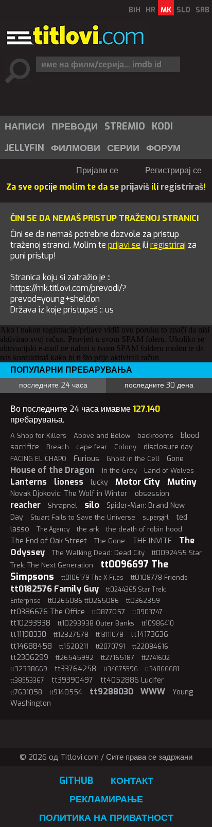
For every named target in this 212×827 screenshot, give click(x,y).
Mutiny (182, 482)
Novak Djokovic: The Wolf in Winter (69, 494)
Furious (86, 458)
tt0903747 (147, 612)
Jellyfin (24, 148)
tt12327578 (71, 634)
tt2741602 (156, 658)
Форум (163, 148)
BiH (134, 10)
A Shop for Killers (38, 435)
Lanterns (28, 481)
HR (150, 10)
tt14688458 (31, 646)
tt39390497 (72, 680)
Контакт (132, 781)
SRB (202, 10)
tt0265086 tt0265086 (83, 600)
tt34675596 (120, 669)
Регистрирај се (173, 170)
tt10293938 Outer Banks (96, 623)
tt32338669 (28, 669)
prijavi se (124, 245)
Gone (175, 459)
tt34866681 (162, 669)
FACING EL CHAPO (38, 458)
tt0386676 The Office (47, 612)
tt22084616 (150, 646)
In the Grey (119, 470)
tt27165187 (117, 657)
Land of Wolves (169, 470)
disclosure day (168, 447)
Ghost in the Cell (133, 458)
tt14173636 (149, 634)
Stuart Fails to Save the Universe (82, 517)
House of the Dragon (52, 470)
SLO (183, 10)
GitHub (76, 781)
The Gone (109, 541)
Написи (25, 126)
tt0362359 (143, 600)
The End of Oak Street (48, 541)
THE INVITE (152, 541)
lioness (68, 481)
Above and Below (102, 435)
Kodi (162, 126)
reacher (25, 505)
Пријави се (97, 170)
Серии (123, 148)
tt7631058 (26, 692)
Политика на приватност (106, 818)
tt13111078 (109, 635)
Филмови (75, 148)
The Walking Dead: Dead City (98, 552)
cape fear (91, 447)
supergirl (156, 517)
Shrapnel (62, 505)
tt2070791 (110, 646)
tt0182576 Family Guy (54, 588)
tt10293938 (30, 623)
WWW (152, 691)
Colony (125, 447)
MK (166, 10)
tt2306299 (29, 658)
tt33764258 (75, 669)
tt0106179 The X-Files (92, 578)
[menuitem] (24, 126)
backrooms (155, 435)
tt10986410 (158, 623)
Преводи (74, 126)
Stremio (124, 126)
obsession (152, 494)
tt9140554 (65, 692)
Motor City (137, 482)
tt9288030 (111, 691)
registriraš (182, 186)
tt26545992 (75, 657)
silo (91, 505)
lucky (99, 482)
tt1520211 (74, 646)
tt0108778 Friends (159, 577)
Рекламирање (106, 799)
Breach (57, 447)
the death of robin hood (144, 529)
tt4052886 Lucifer (132, 680)
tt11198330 (28, 634)
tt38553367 (27, 680)
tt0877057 (108, 612)
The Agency (53, 529)
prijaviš (135, 186)
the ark (88, 529)
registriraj (168, 245)
